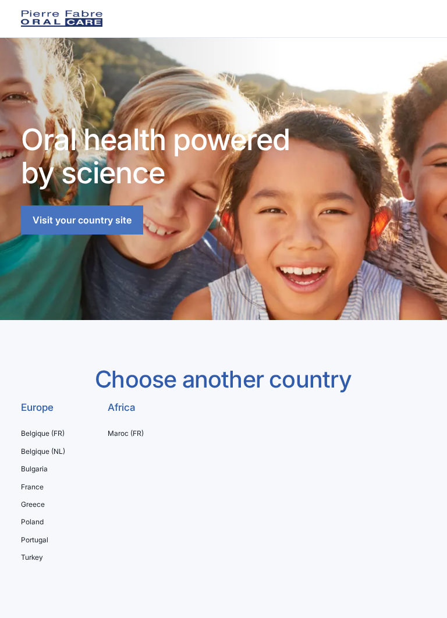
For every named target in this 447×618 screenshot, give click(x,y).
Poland (32, 522)
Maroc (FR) (126, 433)
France (32, 487)
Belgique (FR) (43, 433)
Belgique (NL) (43, 451)
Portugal (34, 540)
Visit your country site (82, 220)
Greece (33, 504)
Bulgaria (34, 469)
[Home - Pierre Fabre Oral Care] (61, 18)
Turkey (32, 557)
